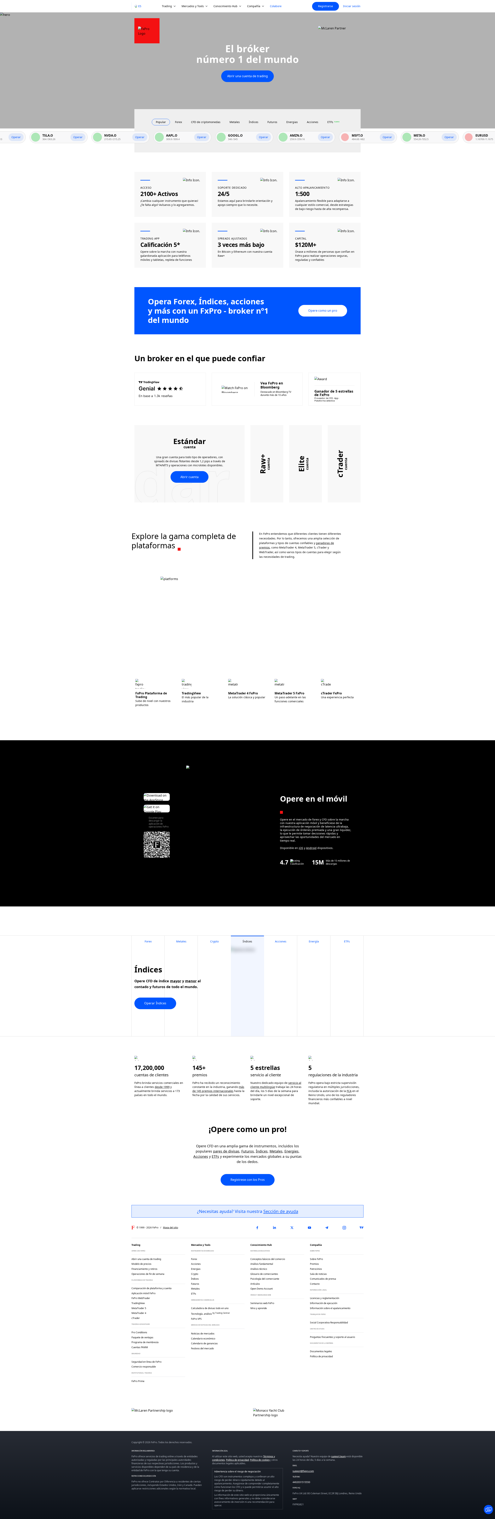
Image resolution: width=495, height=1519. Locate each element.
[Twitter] (292, 1228)
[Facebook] (257, 1228)
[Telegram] (327, 1228)
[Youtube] (309, 1228)
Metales (276, 1151)
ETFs (215, 1156)
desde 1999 (162, 1087)
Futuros (247, 1151)
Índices (262, 1151)
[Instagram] (344, 1228)
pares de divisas (226, 1151)
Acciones (200, 1156)
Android (311, 848)
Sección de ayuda (280, 1211)
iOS (301, 848)
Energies (291, 1151)
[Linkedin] (275, 1228)
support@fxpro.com (303, 1471)
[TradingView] (362, 1228)
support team (338, 1456)
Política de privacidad (237, 1460)
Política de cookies (260, 1460)
